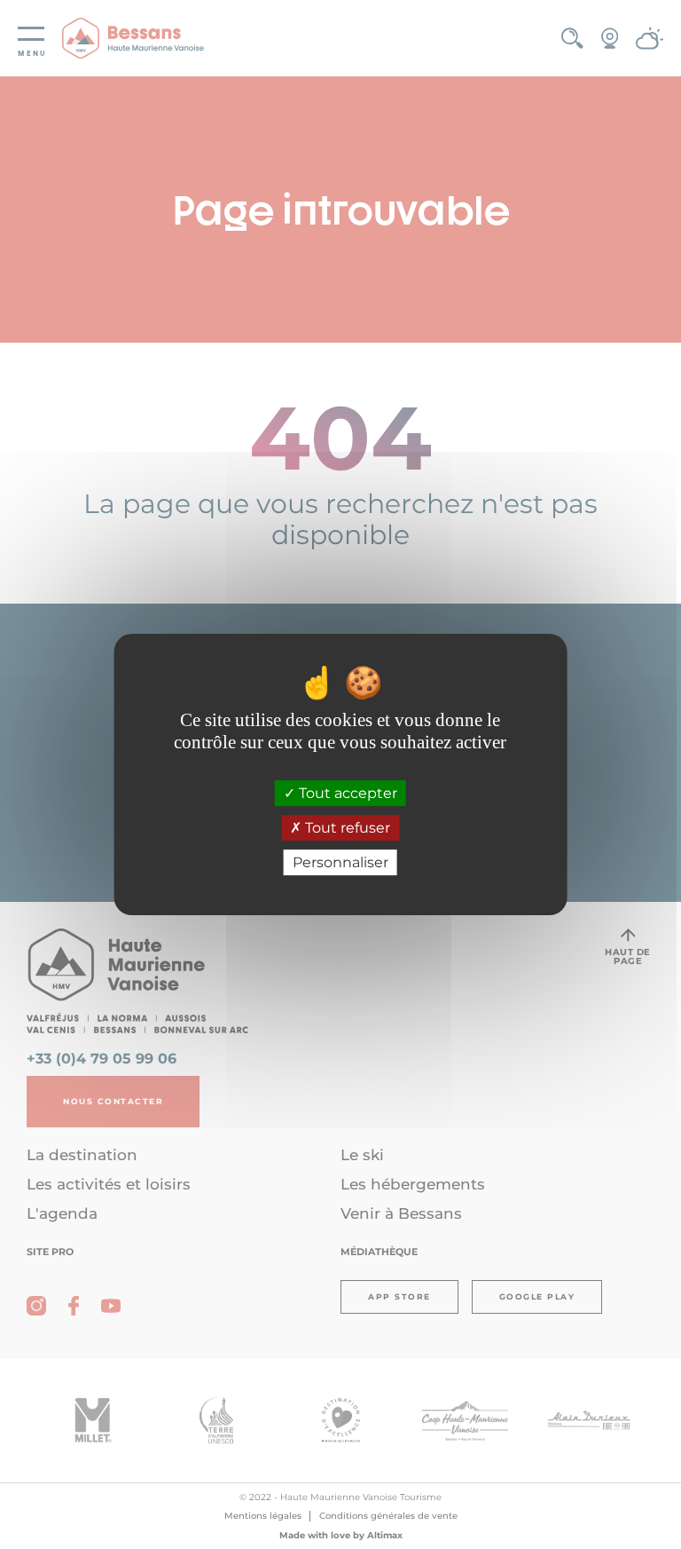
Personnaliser (340, 862)
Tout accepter (346, 793)
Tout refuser (345, 827)
